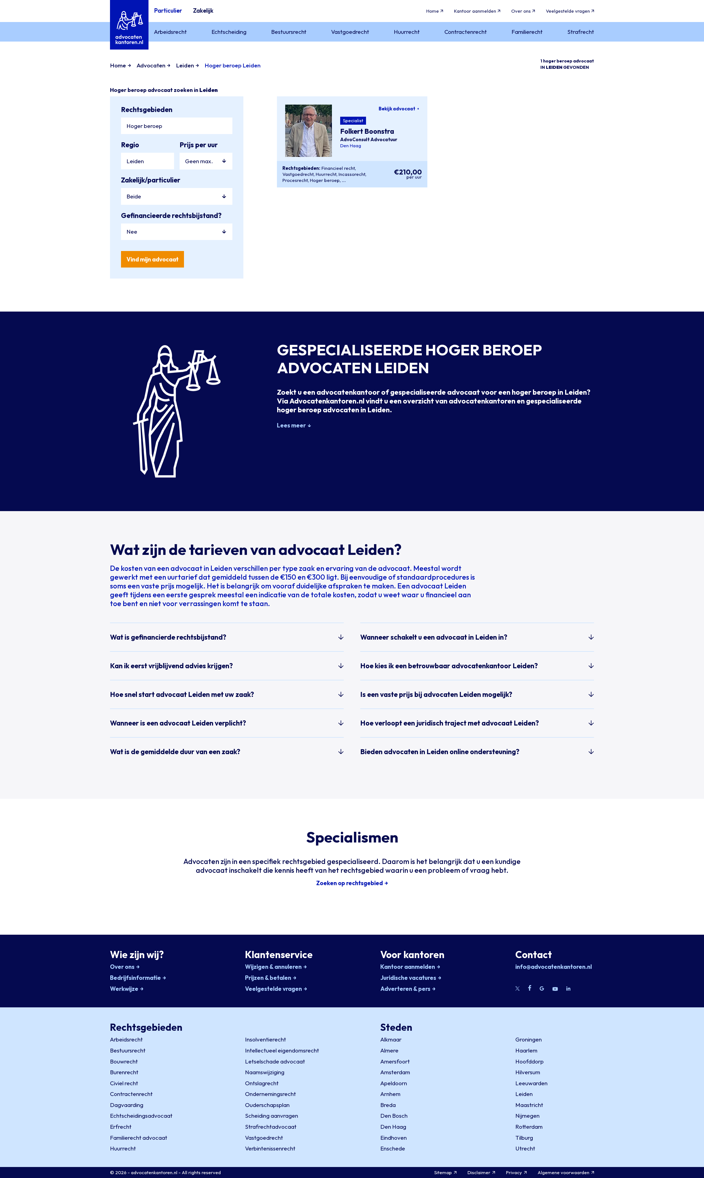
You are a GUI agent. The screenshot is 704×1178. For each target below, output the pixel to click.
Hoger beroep (325, 180)
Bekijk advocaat (397, 108)
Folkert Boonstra (367, 131)
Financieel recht (338, 168)
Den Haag (350, 145)
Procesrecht (295, 180)
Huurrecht (326, 174)
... (344, 180)
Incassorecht (352, 174)
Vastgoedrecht (298, 174)
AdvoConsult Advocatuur (368, 139)
